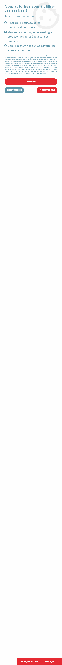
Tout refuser (15, 90)
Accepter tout (48, 90)
